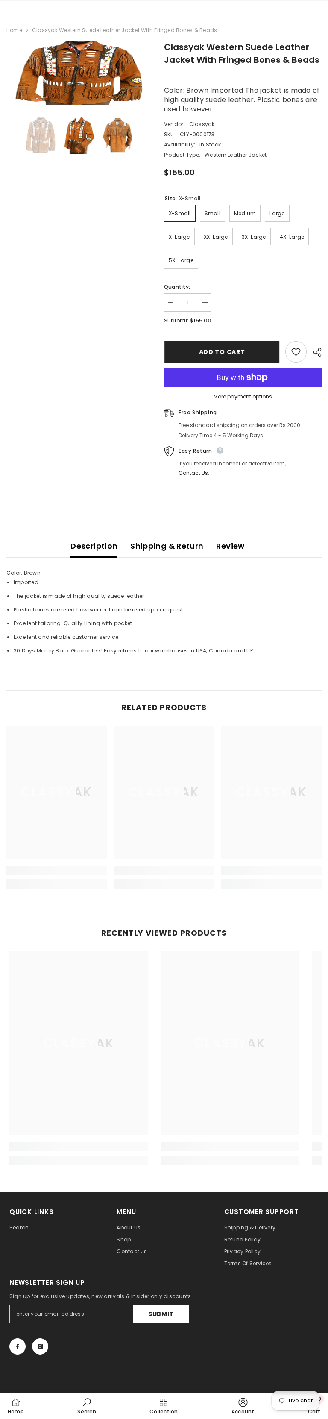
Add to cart (222, 352)
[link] (56, 870)
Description (93, 546)
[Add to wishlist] (296, 352)
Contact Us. (194, 473)
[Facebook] (17, 1346)
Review (230, 546)
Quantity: (177, 286)
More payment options (243, 396)
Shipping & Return (166, 546)
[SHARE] (314, 352)
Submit (161, 1314)
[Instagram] (40, 1346)
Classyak (202, 124)
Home (14, 30)
